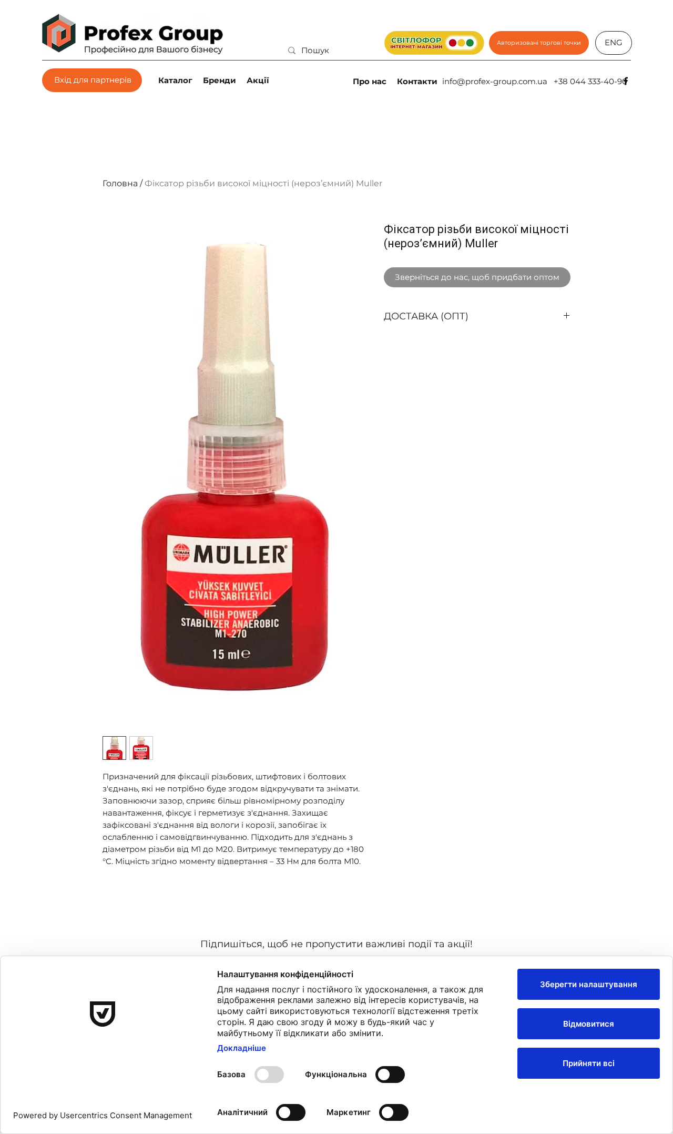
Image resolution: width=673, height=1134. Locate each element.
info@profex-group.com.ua (494, 81)
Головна (120, 183)
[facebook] (625, 81)
